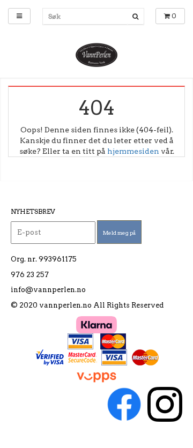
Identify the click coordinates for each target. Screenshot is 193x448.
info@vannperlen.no (48, 290)
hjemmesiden (133, 151)
